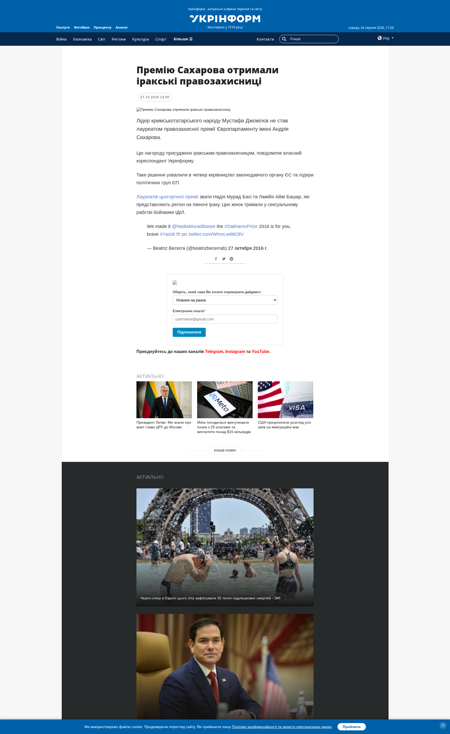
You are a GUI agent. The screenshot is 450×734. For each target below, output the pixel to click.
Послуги (63, 27)
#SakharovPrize (241, 226)
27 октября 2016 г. (247, 248)
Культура (140, 39)
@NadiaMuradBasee (193, 226)
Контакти (265, 39)
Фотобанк (82, 27)
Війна (61, 39)
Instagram (235, 351)
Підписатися (189, 332)
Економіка (82, 39)
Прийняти (352, 727)
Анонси (122, 27)
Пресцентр (102, 27)
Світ (101, 39)
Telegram (214, 351)
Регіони (119, 39)
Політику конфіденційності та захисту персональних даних (282, 727)
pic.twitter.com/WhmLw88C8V (213, 234)
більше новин (225, 450)
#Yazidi (167, 234)
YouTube (260, 351)
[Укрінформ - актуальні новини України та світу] (225, 18)
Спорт (161, 39)
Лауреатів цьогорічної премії (167, 196)
